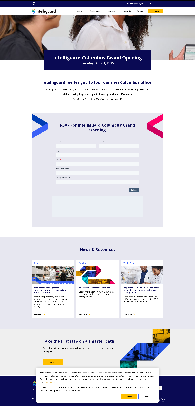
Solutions (78, 11)
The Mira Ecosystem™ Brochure (94, 287)
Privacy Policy (49, 382)
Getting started (95, 11)
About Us (127, 11)
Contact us (156, 11)
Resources (111, 11)
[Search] (34, 4)
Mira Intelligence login (134, 4)
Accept (129, 397)
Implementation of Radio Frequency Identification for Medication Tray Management (141, 290)
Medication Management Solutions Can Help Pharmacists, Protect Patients (50, 290)
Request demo (155, 4)
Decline (147, 397)
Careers (140, 11)
